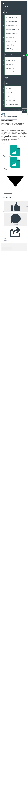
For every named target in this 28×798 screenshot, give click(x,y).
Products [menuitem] (7, 12)
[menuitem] (13, 7)
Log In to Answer (6, 248)
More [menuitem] (6, 83)
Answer (16, 224)
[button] (15, 193)
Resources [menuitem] (8, 55)
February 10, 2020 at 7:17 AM (9, 119)
